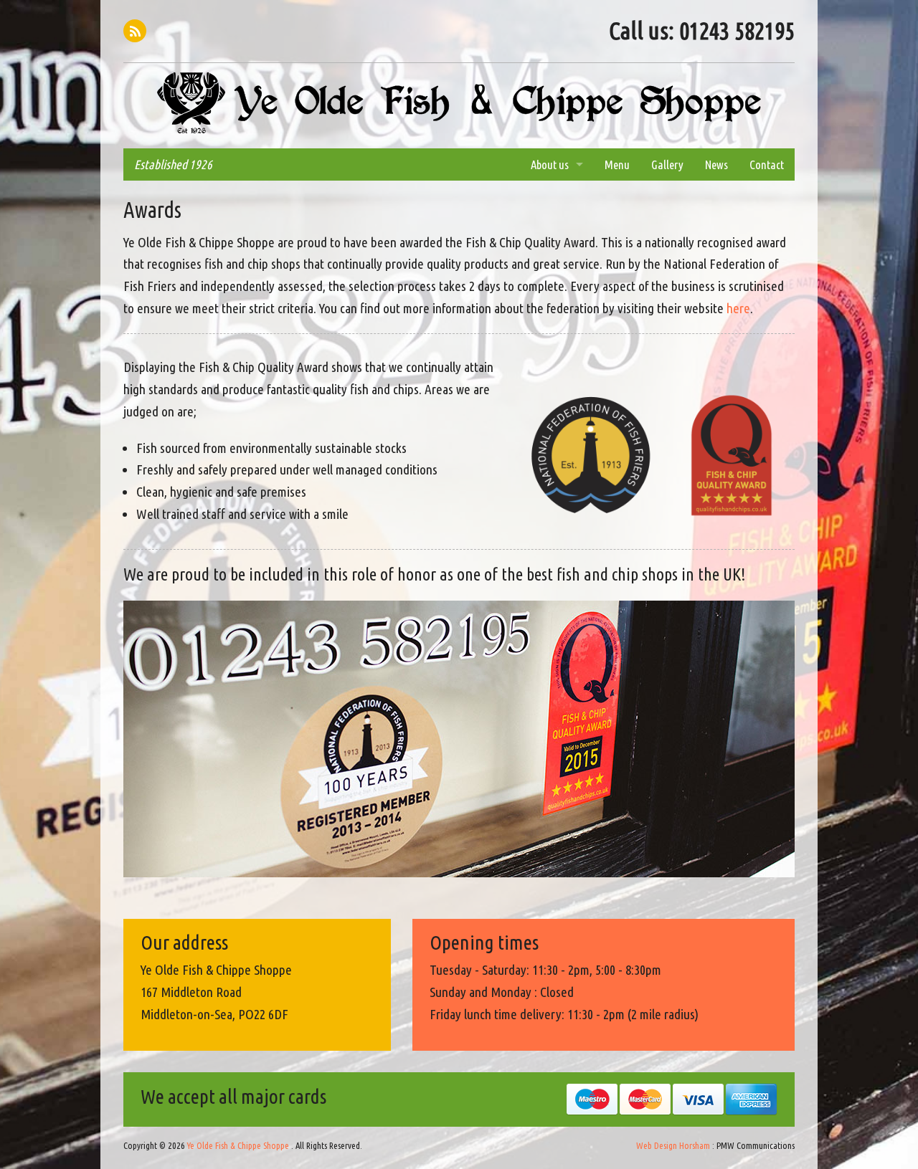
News (716, 164)
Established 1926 (173, 164)
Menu (617, 164)
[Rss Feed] (134, 30)
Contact (766, 164)
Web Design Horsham (673, 1145)
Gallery (667, 164)
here (738, 308)
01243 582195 (737, 30)
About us (550, 164)
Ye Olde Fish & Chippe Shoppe (459, 103)
